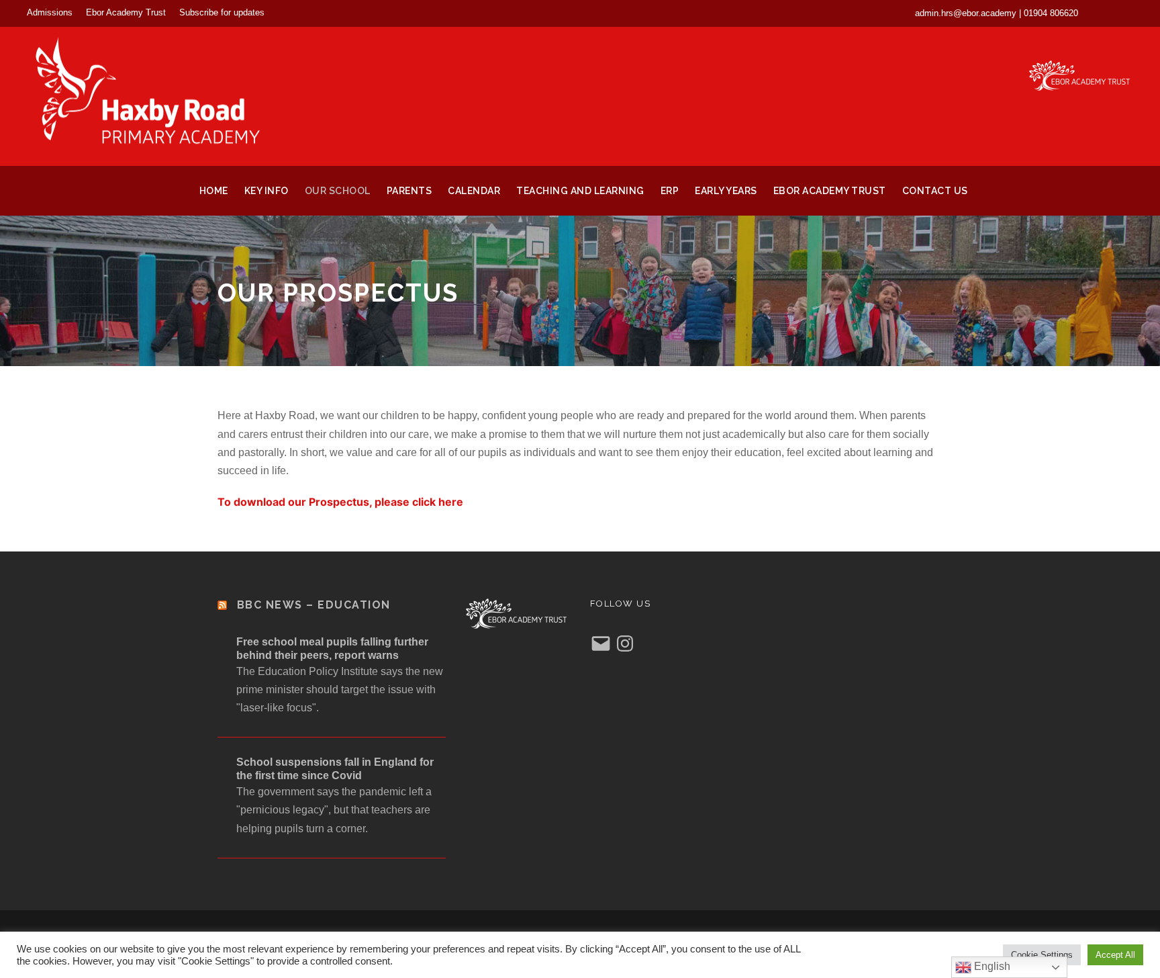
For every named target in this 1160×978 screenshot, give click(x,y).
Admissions (49, 12)
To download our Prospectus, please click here (340, 501)
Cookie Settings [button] (1042, 955)
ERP (670, 190)
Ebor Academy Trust (126, 12)
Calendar (474, 190)
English (990, 966)
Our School (338, 190)
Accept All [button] (1115, 955)
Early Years (726, 190)
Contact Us (935, 190)
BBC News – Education (314, 604)
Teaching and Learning (580, 190)
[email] (1105, 12)
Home (213, 190)
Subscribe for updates (221, 12)
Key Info (266, 190)
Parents (409, 190)
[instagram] (1129, 12)
